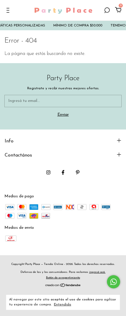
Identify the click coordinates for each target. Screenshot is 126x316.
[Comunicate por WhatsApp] (113, 281)
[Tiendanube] (63, 286)
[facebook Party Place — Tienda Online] (63, 172)
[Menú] (8, 11)
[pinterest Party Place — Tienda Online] (77, 172)
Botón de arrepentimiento (63, 277)
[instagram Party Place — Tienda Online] (48, 172)
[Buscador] (107, 11)
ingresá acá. (97, 272)
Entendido (62, 304)
